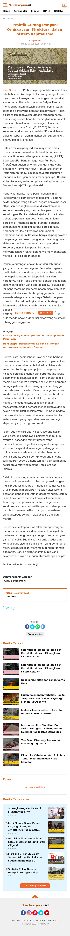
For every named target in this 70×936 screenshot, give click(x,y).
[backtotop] (35, 898)
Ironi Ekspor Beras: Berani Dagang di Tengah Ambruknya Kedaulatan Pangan (24, 826)
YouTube (49, 916)
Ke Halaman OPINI (34, 787)
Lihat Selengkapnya (34, 885)
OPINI (46, 11)
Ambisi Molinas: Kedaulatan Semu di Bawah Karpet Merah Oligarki (26, 842)
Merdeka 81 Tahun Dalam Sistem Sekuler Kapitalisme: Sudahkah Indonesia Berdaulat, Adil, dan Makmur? (26, 857)
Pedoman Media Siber (47, 920)
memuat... (12, 596)
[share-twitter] (32, 626)
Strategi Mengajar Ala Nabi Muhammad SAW (24, 810)
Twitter (42, 916)
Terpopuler (20, 11)
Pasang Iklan (28, 920)
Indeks (35, 11)
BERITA (58, 11)
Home (6, 11)
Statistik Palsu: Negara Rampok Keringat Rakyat (24, 870)
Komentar (36, 634)
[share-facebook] (27, 626)
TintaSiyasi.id (11, 90)
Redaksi (16, 920)
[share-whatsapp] (37, 626)
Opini (7, 779)
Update (46, 312)
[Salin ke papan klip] (43, 626)
